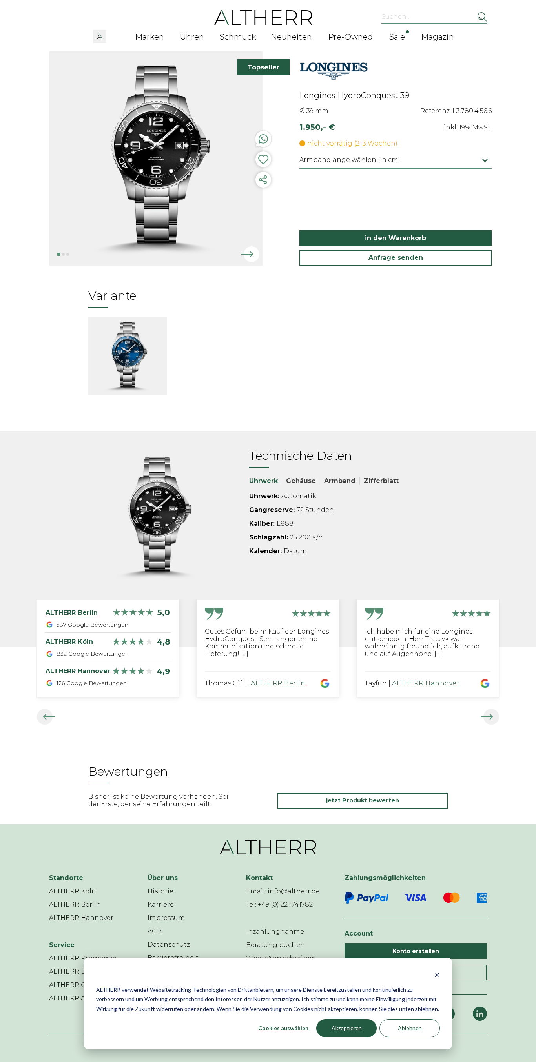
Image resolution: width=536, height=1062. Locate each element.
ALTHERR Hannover (425, 683)
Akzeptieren (347, 1028)
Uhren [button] (192, 37)
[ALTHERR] (263, 17)
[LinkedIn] (480, 1014)
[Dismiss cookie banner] (437, 975)
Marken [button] (149, 37)
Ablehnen (410, 1028)
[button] (100, 35)
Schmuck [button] (238, 37)
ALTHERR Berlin (278, 683)
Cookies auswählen (283, 1028)
